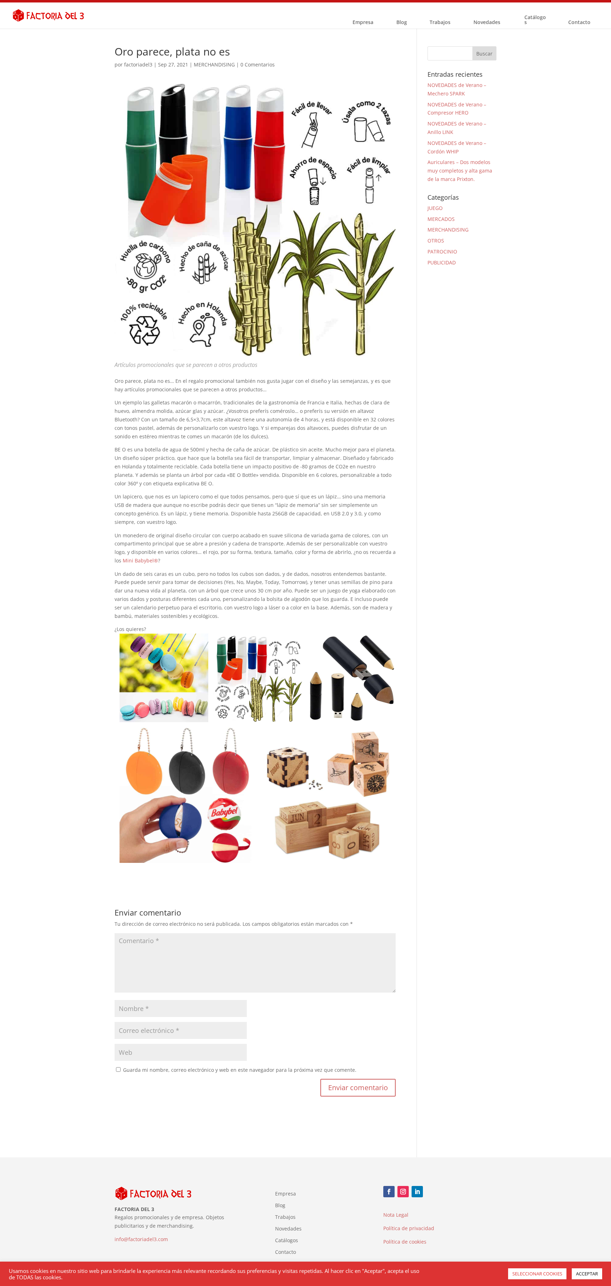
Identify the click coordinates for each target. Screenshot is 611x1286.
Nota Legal (395, 1214)
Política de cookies (404, 1241)
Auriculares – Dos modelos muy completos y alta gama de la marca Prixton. (459, 170)
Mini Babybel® (140, 560)
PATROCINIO (442, 251)
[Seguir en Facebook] (389, 1191)
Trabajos (440, 22)
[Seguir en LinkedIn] (417, 1191)
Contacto (579, 22)
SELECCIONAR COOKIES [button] (537, 1273)
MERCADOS (441, 219)
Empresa (363, 22)
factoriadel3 (138, 64)
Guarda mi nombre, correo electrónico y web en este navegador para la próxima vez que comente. (239, 1069)
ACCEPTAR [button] (587, 1273)
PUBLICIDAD (441, 262)
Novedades (486, 22)
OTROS (435, 240)
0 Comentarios (257, 64)
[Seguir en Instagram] (403, 1191)
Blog (401, 22)
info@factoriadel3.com (141, 1239)
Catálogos (535, 20)
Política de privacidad (408, 1228)
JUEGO (435, 208)
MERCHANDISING (214, 64)
